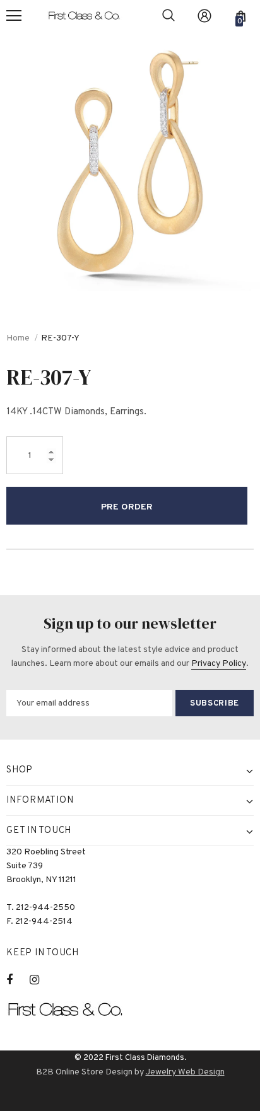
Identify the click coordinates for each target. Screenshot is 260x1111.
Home (18, 338)
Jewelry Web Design (185, 1072)
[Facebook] (17, 979)
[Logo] (90, 16)
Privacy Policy (218, 663)
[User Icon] (204, 16)
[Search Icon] (168, 15)
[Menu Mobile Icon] (13, 15)
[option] (130, 161)
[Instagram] (41, 979)
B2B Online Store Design (84, 1072)
